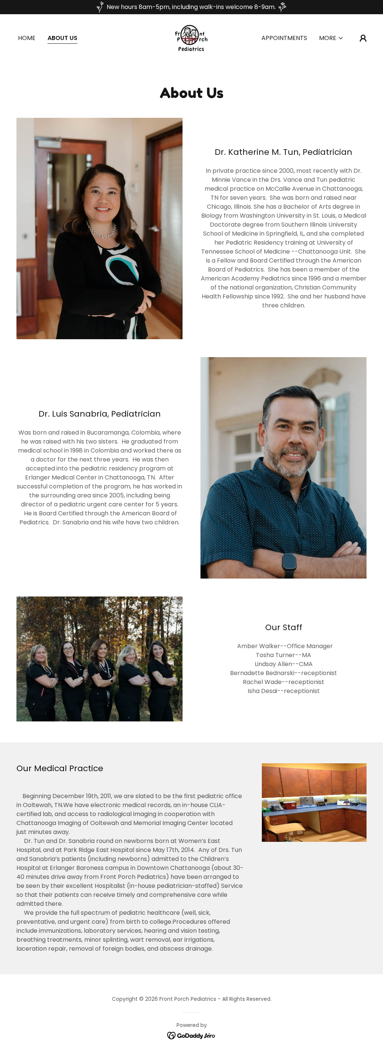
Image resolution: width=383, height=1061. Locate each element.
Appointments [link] (284, 38)
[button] (331, 38)
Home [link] (27, 38)
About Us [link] (62, 38)
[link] (191, 37)
